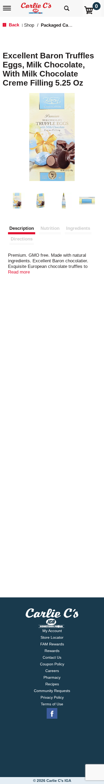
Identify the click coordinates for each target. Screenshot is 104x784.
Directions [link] (22, 239)
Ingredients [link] (78, 228)
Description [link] (21, 228)
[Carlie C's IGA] (36, 6)
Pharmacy (52, 677)
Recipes (52, 684)
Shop (29, 25)
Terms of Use (52, 704)
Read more (19, 272)
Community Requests (52, 691)
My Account (52, 631)
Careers (52, 671)
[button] (17, 201)
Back (13, 24)
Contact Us (52, 657)
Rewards (52, 651)
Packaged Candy (58, 25)
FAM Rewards (52, 644)
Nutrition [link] (50, 228)
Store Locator (52, 637)
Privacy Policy (52, 697)
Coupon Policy (52, 664)
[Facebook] (52, 713)
